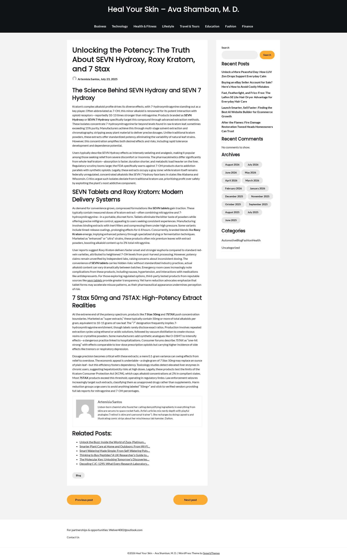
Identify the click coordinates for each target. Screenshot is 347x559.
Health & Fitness (145, 26)
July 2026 (253, 164)
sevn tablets (94, 280)
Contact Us (73, 537)
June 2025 (231, 220)
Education (212, 26)
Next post (190, 499)
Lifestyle (168, 26)
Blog (78, 475)
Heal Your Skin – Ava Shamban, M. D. (173, 9)
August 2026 (232, 164)
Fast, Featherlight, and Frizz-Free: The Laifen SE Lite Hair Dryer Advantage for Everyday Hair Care (247, 97)
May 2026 (250, 172)
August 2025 (232, 212)
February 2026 (233, 188)
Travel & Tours (189, 26)
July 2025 (253, 212)
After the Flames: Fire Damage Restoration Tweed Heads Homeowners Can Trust (247, 127)
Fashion (230, 26)
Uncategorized (231, 247)
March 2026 (252, 180)
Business (100, 26)
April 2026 (231, 180)
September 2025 (258, 204)
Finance (247, 26)
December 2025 (234, 196)
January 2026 (257, 188)
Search (225, 47)
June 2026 (231, 172)
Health (256, 240)
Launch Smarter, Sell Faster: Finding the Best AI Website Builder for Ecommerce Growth (247, 112)
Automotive (229, 240)
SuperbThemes (211, 553)
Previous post (84, 499)
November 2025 (260, 196)
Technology (120, 26)
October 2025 (233, 204)
